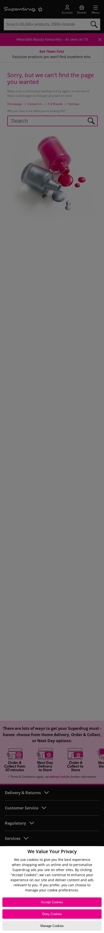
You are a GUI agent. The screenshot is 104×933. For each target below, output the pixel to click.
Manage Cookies (52, 926)
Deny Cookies (52, 914)
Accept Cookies (52, 902)
